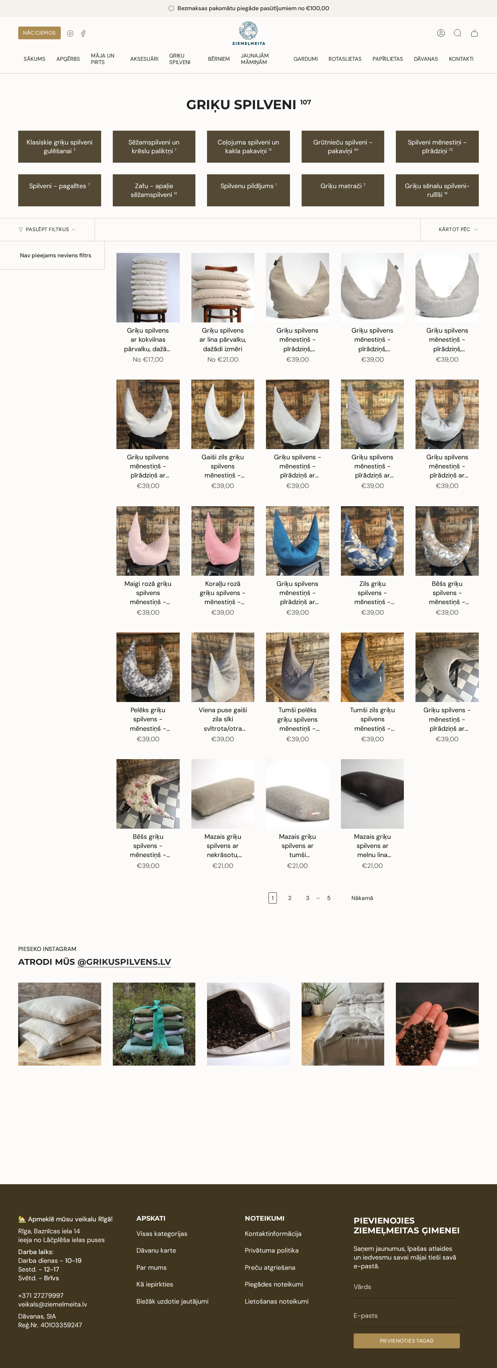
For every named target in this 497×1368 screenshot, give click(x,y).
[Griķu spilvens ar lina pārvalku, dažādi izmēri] (223, 287)
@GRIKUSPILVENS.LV (124, 962)
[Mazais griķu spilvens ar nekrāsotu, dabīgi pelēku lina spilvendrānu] (223, 794)
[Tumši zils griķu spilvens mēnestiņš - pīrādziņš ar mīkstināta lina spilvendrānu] (372, 667)
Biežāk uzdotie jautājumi (172, 1301)
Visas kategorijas (161, 1233)
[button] (68, 59)
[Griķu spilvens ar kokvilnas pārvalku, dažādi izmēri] (148, 287)
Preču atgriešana (270, 1267)
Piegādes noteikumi (274, 1284)
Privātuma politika (272, 1250)
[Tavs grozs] (474, 33)
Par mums (151, 1267)
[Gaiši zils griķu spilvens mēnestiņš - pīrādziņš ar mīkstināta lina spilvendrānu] (223, 414)
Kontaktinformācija (273, 1233)
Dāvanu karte (156, 1250)
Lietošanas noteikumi (277, 1301)
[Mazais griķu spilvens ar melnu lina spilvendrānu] (372, 794)
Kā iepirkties (154, 1284)
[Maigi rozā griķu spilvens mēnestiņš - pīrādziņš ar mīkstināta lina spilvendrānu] (148, 541)
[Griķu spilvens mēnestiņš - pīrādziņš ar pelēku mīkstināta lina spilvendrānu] (447, 414)
